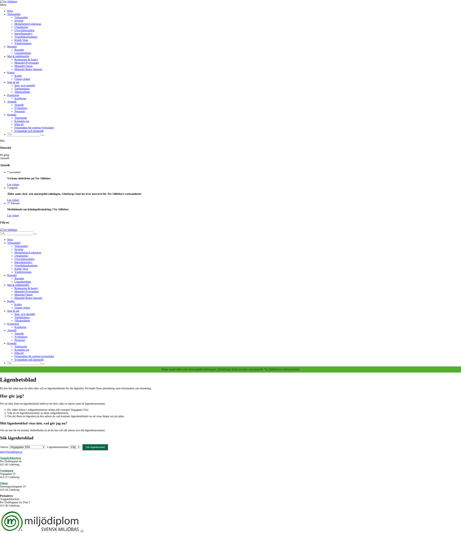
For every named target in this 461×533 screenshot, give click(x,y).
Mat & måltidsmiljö (18, 56)
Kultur (11, 72)
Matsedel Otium (23, 66)
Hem (10, 10)
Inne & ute (13, 82)
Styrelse (18, 20)
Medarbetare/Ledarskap (27, 23)
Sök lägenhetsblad (95, 447)
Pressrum (19, 111)
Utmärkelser (21, 27)
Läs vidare (13, 184)
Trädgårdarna (22, 88)
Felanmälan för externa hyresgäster (34, 127)
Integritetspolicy (23, 33)
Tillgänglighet (22, 91)
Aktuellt (11, 101)
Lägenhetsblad (22, 53)
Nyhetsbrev (21, 108)
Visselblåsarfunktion (25, 36)
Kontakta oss (21, 121)
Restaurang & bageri (26, 59)
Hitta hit (19, 124)
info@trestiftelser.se (11, 451)
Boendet (12, 46)
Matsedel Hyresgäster (26, 62)
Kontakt (11, 114)
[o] (42, 135)
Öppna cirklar (22, 78)
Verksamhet (14, 14)
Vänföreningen (23, 43)
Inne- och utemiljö (24, 85)
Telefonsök (20, 117)
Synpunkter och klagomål (29, 130)
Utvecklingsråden (24, 30)
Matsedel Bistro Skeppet (28, 69)
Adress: (4, 447)
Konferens (13, 95)
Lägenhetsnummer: (58, 447)
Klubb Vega (21, 40)
